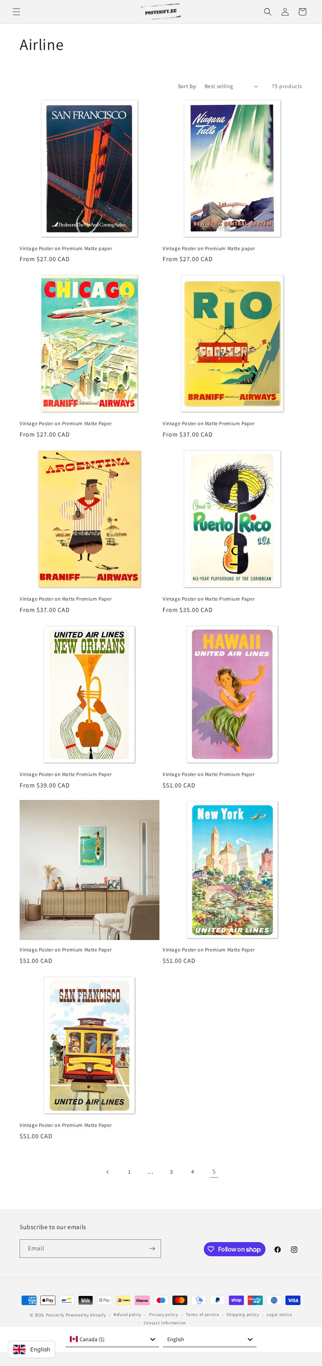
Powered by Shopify (86, 1315)
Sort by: (187, 86)
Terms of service (202, 1314)
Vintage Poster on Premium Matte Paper (66, 423)
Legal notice (279, 1314)
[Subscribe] (152, 1248)
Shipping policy (243, 1314)
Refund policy (127, 1314)
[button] (16, 11)
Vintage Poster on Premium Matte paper (66, 248)
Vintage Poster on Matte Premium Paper (208, 423)
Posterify (55, 1315)
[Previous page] (108, 1172)
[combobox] (112, 1339)
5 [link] (214, 1171)
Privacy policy (163, 1314)
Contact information (165, 1322)
